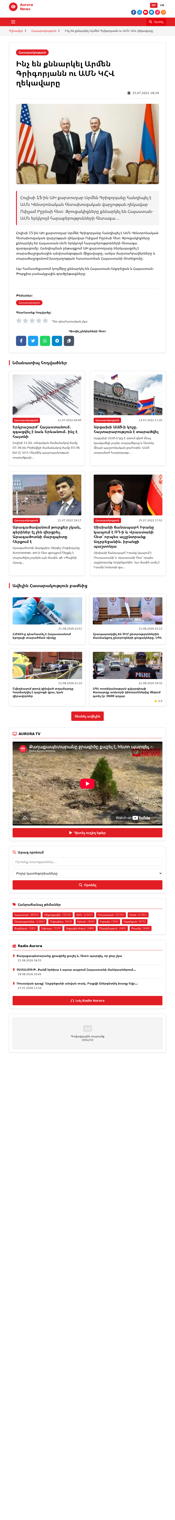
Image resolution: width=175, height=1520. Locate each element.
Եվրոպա (51, 928)
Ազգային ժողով (80, 928)
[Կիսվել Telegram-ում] (57, 341)
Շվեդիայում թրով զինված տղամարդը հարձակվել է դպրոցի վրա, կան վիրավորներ (43, 692)
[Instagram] (163, 12)
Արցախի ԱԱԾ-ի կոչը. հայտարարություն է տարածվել (126, 429)
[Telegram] (151, 12)
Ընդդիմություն (112, 928)
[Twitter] (139, 12)
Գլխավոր (16, 31)
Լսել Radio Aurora (90, 1000)
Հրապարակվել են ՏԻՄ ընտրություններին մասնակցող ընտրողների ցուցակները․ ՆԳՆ (127, 636)
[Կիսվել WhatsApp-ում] (45, 341)
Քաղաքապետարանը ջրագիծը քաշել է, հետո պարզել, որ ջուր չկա (69, 956)
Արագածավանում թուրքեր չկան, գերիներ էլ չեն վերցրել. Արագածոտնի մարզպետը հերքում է (47, 534)
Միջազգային (57, 915)
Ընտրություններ (29, 921)
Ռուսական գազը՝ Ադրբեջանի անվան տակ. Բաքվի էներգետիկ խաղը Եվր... (77, 983)
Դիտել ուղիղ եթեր (90, 832)
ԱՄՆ (84, 915)
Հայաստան (26, 915)
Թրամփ (140, 928)
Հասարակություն (43, 31)
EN (162, 5)
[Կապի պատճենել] (69, 341)
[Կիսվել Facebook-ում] (21, 341)
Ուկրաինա (61, 921)
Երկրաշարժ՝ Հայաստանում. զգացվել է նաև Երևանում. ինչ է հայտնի (45, 431)
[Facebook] (133, 12)
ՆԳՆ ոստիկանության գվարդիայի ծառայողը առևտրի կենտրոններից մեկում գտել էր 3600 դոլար (126, 692)
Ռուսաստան (111, 915)
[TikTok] (157, 12)
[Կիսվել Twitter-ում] (33, 341)
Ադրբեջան (135, 921)
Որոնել (90, 885)
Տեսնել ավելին (87, 716)
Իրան (138, 915)
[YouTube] (145, 12)
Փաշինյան (25, 928)
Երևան (86, 921)
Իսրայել (109, 921)
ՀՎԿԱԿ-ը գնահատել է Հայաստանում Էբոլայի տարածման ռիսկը (42, 636)
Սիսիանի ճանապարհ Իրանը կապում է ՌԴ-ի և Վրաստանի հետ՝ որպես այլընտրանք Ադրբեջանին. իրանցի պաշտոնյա (124, 536)
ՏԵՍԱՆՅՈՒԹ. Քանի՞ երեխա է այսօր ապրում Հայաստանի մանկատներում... (76, 969)
